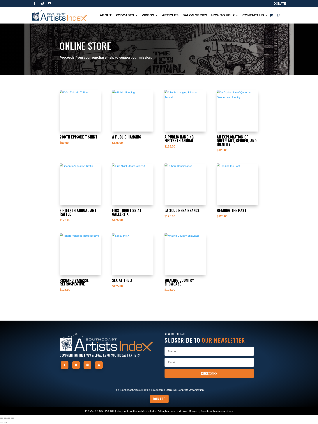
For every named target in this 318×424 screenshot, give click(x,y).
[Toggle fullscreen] (5, 418)
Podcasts (125, 15)
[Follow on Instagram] (42, 3)
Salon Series (195, 15)
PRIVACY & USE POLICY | (100, 410)
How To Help (223, 15)
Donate (280, 3)
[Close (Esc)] (12, 418)
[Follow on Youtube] (49, 3)
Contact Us (253, 15)
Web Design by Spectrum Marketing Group (208, 410)
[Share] (8, 418)
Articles (170, 15)
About (106, 15)
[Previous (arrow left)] (1, 422)
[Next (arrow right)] (5, 422)
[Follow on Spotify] (99, 365)
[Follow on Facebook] (35, 3)
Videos (148, 15)
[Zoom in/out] (1, 418)
